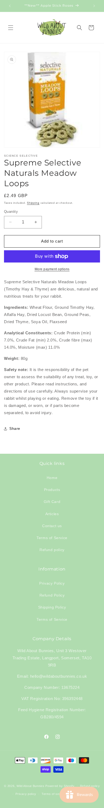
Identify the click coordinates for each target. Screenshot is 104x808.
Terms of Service (52, 538)
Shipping (33, 202)
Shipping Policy (52, 607)
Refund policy (52, 550)
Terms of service (54, 793)
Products (52, 490)
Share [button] (14, 428)
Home (52, 478)
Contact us (52, 526)
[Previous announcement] (10, 6)
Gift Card (52, 501)
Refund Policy (52, 595)
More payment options (52, 269)
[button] (11, 28)
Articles (52, 514)
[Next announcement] (94, 6)
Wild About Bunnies (31, 785)
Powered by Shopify (60, 785)
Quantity (11, 212)
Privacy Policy (52, 583)
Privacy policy (25, 793)
